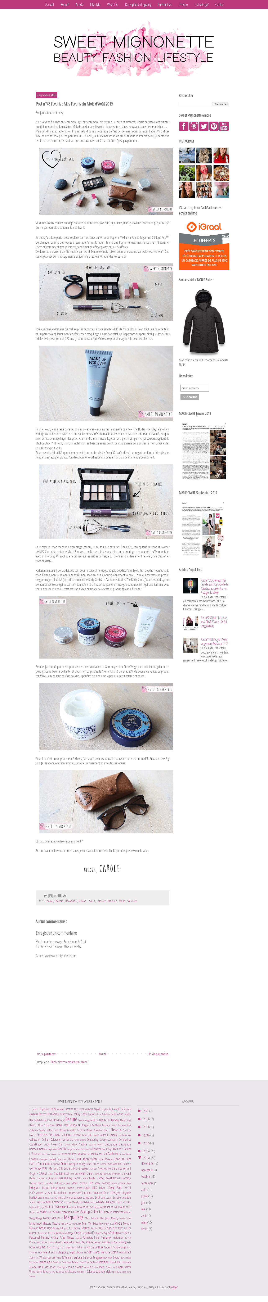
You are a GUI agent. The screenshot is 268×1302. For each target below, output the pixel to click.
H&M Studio (75, 1174)
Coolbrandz (113, 1139)
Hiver (60, 1178)
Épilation (97, 1149)
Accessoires (72, 1109)
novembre (147, 1170)
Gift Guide (65, 1168)
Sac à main (66, 1247)
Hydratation (60, 1183)
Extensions (66, 1154)
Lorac (103, 1197)
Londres (78, 1197)
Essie (114, 1149)
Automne (119, 1114)
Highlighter (51, 1178)
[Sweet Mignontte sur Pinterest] (214, 129)
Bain (31, 1120)
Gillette (74, 1168)
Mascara (47, 1223)
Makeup (57, 1212)
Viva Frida (111, 1267)
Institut (46, 1188)
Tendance (57, 1262)
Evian (43, 1154)
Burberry (122, 1125)
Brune (114, 1125)
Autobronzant (108, 1114)
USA (59, 1267)
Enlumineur (78, 1149)
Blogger (173, 1287)
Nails (50, 1228)
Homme (126, 1178)
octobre (146, 1176)
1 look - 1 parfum (39, 1109)
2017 (146, 1143)
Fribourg (81, 1164)
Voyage (120, 1267)
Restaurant (96, 1242)
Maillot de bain (111, 1207)
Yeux (48, 1272)
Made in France (107, 1202)
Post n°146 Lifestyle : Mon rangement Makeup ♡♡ (214, 641)
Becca (96, 1120)
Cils (51, 1135)
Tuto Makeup (124, 1262)
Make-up (113, 901)
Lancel (79, 1193)
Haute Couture (37, 1178)
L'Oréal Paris (115, 1187)
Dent (45, 1149)
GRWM (43, 1173)
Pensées (121, 1233)
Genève (126, 1164)
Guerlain (59, 1173)
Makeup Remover (114, 1212)
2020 (146, 1119)
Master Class (66, 1223)
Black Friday (125, 1120)
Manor (47, 1218)
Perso (128, 1233)
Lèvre (106, 1193)
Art (84, 1114)
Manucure (58, 1218)
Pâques (107, 1233)
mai (143, 1209)
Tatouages (34, 1262)
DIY (65, 1149)
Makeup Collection (92, 1211)
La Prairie (49, 1193)
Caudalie (72, 1130)
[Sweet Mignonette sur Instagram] (193, 129)
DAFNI (101, 1144)
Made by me (77, 1202)
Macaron (68, 1202)
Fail (89, 1154)
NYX (57, 1233)
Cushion (93, 1144)
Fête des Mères (66, 1159)
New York (94, 1228)
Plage (63, 1237)
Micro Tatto (109, 1223)
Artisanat (90, 1114)
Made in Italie (123, 1202)
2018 (146, 1135)
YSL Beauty (71, 1272)
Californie (34, 1130)
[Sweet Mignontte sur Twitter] (204, 129)
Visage (102, 1267)
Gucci (51, 1174)
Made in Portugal (37, 1207)
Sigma (73, 1252)
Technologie (46, 1262)
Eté (31, 1154)
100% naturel (58, 1109)
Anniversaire (66, 1114)
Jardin (88, 1188)
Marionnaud (36, 1223)
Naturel (85, 1228)
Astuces (98, 1114)
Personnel (35, 1237)
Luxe (43, 1202)
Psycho (60, 1242)
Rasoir (78, 1242)
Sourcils (33, 1258)
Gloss (101, 1168)
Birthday (115, 1120)
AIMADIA (89, 1109)
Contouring (93, 1139)
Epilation (88, 1149)
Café (129, 1125)
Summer (88, 1258)
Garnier (104, 1164)
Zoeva (32, 1276)
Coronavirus (125, 1139)
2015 (146, 1158)
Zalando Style (104, 1271)
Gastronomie (115, 1164)
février (145, 1228)
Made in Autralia (90, 1202)
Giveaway (83, 1168)
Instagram (35, 1187)
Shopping (63, 1252)
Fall (105, 1154)
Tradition (104, 1262)
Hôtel (41, 1183)
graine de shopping (115, 1168)
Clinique (67, 1135)
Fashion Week (125, 1154)
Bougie (85, 1125)
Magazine (98, 1207)
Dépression (52, 1149)
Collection (35, 1139)
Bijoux (103, 1120)
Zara (129, 1272)
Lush (38, 1202)
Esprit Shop (107, 1149)
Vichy (87, 1267)
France (65, 1163)
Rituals (117, 1242)
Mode (80, 4)
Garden (95, 1164)
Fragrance (56, 1164)
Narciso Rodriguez (61, 1228)
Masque (56, 1223)
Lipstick (33, 1197)
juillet (144, 1196)
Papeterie (99, 1233)
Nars (71, 1228)
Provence (52, 1242)
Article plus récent (46, 1054)
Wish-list (41, 1272)
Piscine (55, 1237)
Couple (47, 1144)
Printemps (106, 1237)
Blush (41, 1125)
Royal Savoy (53, 1247)
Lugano (109, 1197)
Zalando (91, 1271)
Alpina (105, 1109)
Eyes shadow (79, 1154)
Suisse (78, 1257)
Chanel (107, 1130)
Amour (127, 1109)
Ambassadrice (116, 1109)
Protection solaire (38, 1242)
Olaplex (62, 1233)
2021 (146, 1111)
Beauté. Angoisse (85, 1120)
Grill (128, 1168)
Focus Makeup (106, 1159)
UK (40, 1267)
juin (143, 1202)
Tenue (76, 1262)
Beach (49, 1120)
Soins (115, 1252)
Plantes (71, 1237)
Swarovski (108, 1258)
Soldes (121, 1252)
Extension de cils (53, 1154)
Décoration (71, 901)
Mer (90, 1223)
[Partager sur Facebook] (60, 896)
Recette (86, 1242)
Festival (53, 1159)
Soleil (128, 1252)
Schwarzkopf (120, 1247)
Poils (97, 1237)
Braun (98, 1125)
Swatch (117, 1258)
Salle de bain (78, 1247)
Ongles (85, 1233)
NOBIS (103, 1228)
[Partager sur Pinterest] (64, 896)
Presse (183, 4)
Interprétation (59, 1188)
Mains (122, 1207)
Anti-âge (78, 1114)
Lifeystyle (126, 1193)
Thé (87, 1262)
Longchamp (89, 1197)
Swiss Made (126, 1258)
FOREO (33, 1164)
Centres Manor (85, 1130)
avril (143, 1215)
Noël (110, 1228)
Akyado (98, 1109)
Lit (46, 1197)
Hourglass (49, 1183)
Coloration (56, 1139)
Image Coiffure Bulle (121, 1183)
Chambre (98, 1130)
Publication (70, 1242)
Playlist (79, 1237)
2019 (146, 1127)
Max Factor (77, 1223)
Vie (92, 1267)
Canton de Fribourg (56, 1130)
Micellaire (98, 1223)
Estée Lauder (124, 1149)
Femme (44, 1159)
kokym (103, 1188)
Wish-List (113, 4)
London (69, 1197)
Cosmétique (36, 1144)
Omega (70, 1233)
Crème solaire (71, 1144)
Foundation (44, 1163)
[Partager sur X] (55, 896)
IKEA (92, 1183)
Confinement (80, 1139)
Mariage (115, 1218)
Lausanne (98, 1193)
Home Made (89, 1178)
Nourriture (43, 1233)
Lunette (117, 1197)
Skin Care (132, 901)
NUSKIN (51, 1233)
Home (77, 1178)
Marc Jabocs (105, 1218)
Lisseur (41, 1197)
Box (92, 1125)
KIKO (95, 1188)
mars (144, 1222)
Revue (110, 1242)
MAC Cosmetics (55, 1202)
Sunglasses (98, 1258)
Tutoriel (33, 1267)
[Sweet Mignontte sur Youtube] (224, 129)
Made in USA (86, 1207)
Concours (68, 1139)
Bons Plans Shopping (69, 1125)
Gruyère (34, 1174)
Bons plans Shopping (138, 4)
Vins (96, 1267)
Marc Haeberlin (92, 1218)
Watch (128, 1267)
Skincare (105, 1252)
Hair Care (102, 901)
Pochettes (88, 1237)
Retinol (105, 1242)
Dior (60, 1149)
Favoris (91, 901)
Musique (34, 1228)
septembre (147, 1183)
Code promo (94, 1135)
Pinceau (46, 1237)
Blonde (33, 1125)
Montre (127, 1223)
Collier (46, 1139)
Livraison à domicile (56, 1197)
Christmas (43, 1135)
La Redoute (61, 1193)
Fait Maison (97, 1154)
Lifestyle (95, 4)
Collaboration (125, 1135)
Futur (88, 1164)
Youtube (60, 1272)
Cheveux (59, 901)
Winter (33, 1272)
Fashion (83, 901)
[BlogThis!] (50, 896)
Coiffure (114, 1135)
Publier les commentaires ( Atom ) (70, 1062)
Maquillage (74, 1217)
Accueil (49, 4)
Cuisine (84, 1144)
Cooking (104, 1139)
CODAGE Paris (80, 1135)
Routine (41, 1247)
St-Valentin (67, 1258)
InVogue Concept (75, 1188)
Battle (44, 1120)
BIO (109, 1120)
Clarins (58, 1135)
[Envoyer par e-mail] (46, 896)
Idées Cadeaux (80, 1183)
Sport (45, 1258)
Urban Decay (49, 1267)
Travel (113, 1262)
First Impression (87, 1159)
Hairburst (98, 1174)
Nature (77, 1228)
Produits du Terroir (122, 1237)
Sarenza (108, 1247)
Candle (42, 1130)
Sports (50, 1258)
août (144, 1189)
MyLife (43, 1228)
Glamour (93, 1168)
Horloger (33, 1183)
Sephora (42, 1252)
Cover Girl (58, 1144)
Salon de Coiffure (94, 1247)
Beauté (65, 4)
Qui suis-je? (202, 4)
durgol (70, 1149)
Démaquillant (36, 1149)
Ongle (78, 1232)
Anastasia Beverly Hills (41, 1114)
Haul (128, 1173)
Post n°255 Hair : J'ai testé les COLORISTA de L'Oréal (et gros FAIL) (214, 621)
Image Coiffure (103, 1183)
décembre (147, 1163)
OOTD (91, 1232)
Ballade (37, 1120)
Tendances (67, 1262)
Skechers (80, 1252)
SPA (40, 1258)
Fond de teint (123, 1159)
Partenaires (165, 4)
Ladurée (72, 1193)
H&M (67, 1174)
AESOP (82, 1109)
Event (37, 1154)
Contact (219, 4)
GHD (56, 1168)
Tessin (82, 1262)
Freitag (72, 1164)
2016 (146, 1151)
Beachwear (59, 1120)
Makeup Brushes (71, 1212)
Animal (56, 1114)
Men (85, 1223)
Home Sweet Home (109, 1178)
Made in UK (74, 1207)
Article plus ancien (158, 1054)
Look (98, 1197)
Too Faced (94, 1262)
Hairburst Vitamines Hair (114, 1174)
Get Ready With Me (41, 1168)
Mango (39, 1218)
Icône (69, 1183)
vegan (65, 1267)
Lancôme (87, 1193)
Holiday (68, 1178)
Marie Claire (125, 1218)
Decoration (112, 1144)
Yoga (54, 1272)
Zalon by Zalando (119, 1272)
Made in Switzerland (56, 1206)
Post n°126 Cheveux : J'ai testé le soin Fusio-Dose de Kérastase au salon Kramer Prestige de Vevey (214, 586)
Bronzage (106, 1125)
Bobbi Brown (50, 1125)
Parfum (114, 1232)
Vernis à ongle (76, 1267)
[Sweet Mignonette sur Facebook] (183, 129)
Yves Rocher (82, 1272)
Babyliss (127, 1114)
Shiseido (53, 1252)
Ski (85, 1252)
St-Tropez (57, 1258)
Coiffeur (105, 1135)
